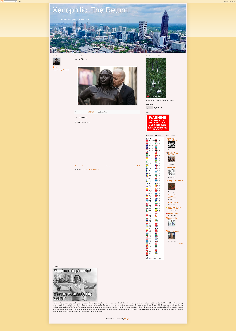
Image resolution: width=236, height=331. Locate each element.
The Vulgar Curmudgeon (172, 139)
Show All (181, 243)
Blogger (126, 319)
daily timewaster (173, 231)
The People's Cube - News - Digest (175, 208)
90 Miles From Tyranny (173, 153)
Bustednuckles (173, 202)
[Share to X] (102, 112)
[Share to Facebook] (104, 112)
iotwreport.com (173, 213)
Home (108, 166)
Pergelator (171, 167)
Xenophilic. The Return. (91, 10)
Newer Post (79, 166)
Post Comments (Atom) (91, 169)
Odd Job (57, 67)
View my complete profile (61, 70)
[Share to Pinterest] (106, 112)
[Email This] (99, 112)
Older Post (136, 166)
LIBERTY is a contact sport (175, 181)
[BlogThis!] (101, 112)
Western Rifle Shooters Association (172, 196)
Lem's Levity (172, 218)
